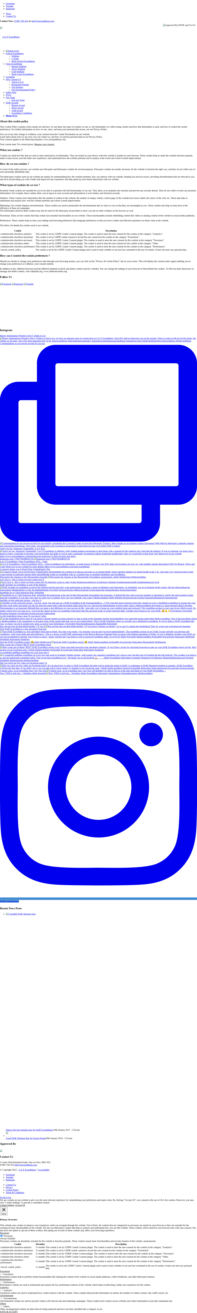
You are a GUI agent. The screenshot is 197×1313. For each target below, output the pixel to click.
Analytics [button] (4, 1287)
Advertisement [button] (6, 1295)
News (8, 13)
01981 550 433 (21, 21)
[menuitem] (101, 13)
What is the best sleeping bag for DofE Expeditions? (29, 1130)
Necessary (8, 1236)
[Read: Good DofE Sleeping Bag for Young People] (8, 1135)
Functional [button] (5, 1271)
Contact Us (11, 16)
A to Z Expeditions (27, 1170)
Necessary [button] (4, 1233)
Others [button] (3, 1303)
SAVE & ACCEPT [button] (9, 1311)
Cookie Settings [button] (7, 1205)
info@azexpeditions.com (42, 21)
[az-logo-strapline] (10, 37)
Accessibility (44, 1170)
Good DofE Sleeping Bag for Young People (26, 1138)
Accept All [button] (20, 1205)
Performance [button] (6, 1279)
